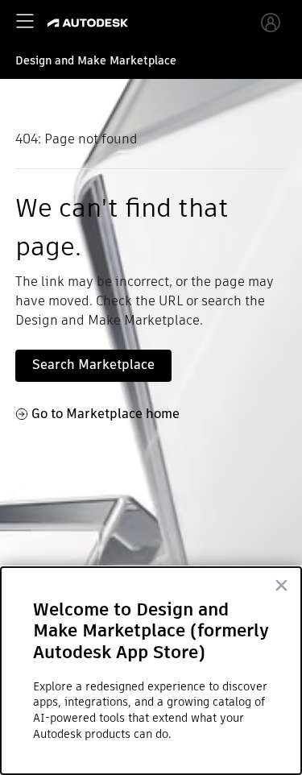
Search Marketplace (93, 364)
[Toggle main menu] (25, 21)
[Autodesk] (90, 23)
